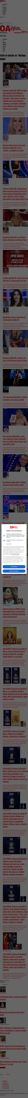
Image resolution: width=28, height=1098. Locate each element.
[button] (14, 544)
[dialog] (14, 549)
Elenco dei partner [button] (15, 554)
